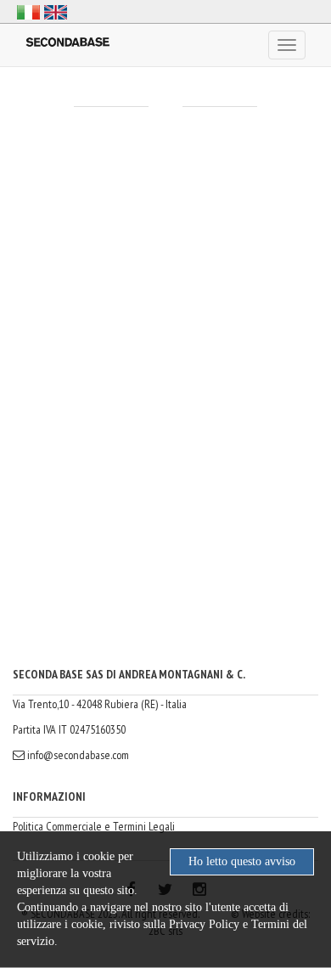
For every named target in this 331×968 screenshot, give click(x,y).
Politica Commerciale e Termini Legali (94, 826)
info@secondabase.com (77, 755)
